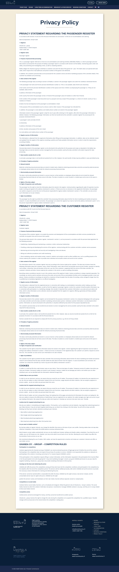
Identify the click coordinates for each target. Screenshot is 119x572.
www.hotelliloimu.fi (98, 556)
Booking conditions (79, 7)
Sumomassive (35, 569)
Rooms (31, 7)
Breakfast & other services (62, 7)
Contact (90, 7)
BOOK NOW (102, 2)
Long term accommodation (43, 7)
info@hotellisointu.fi (78, 529)
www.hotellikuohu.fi (78, 556)
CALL (91, 2)
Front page (23, 7)
